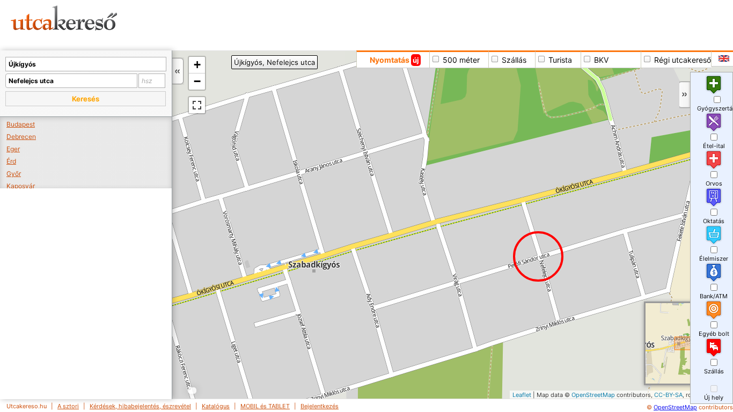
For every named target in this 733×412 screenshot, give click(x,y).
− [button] (197, 81)
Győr (13, 173)
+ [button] (197, 64)
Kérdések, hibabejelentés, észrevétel (140, 406)
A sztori (68, 406)
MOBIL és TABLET (265, 406)
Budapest (20, 124)
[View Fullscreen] (197, 105)
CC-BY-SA (668, 395)
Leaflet (521, 395)
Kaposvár (20, 186)
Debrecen (21, 136)
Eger (13, 149)
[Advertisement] (410, 24)
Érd (11, 161)
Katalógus (216, 406)
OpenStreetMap (593, 395)
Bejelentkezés (319, 406)
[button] (85, 98)
